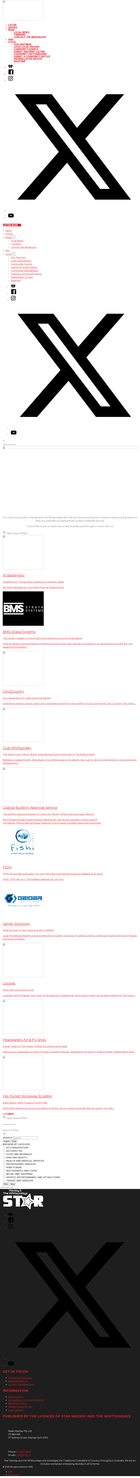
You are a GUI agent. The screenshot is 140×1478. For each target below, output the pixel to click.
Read (11, 29)
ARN (10, 1471)
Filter (6, 1184)
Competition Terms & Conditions (25, 1400)
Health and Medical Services (24, 1161)
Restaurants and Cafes (21, 1170)
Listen (12, 25)
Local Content (16, 1410)
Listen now (10, 225)
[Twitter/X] (72, 211)
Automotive (13, 1151)
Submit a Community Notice (32, 56)
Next (11, 1114)
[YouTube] (11, 217)
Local (12, 42)
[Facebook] (11, 74)
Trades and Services (19, 1180)
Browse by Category (16, 1144)
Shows (12, 27)
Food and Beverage (18, 1154)
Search (8, 1137)
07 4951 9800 (24, 1452)
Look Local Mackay (27, 46)
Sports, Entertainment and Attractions (32, 1177)
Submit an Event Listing (29, 51)
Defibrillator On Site (28, 58)
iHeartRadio (14, 1474)
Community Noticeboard (30, 54)
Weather (19, 61)
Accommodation (16, 1147)
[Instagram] (10, 80)
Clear (14, 1141)
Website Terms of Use (20, 1406)
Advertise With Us (18, 1381)
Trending (20, 34)
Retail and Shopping (19, 1174)
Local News (21, 32)
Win (10, 39)
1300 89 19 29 (23, 1455)
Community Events (26, 49)
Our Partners (23, 44)
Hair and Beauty (16, 1157)
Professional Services (20, 1164)
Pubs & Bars (13, 1167)
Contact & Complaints (20, 1378)
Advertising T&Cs (17, 1403)
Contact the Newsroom (30, 37)
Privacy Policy (15, 1397)
